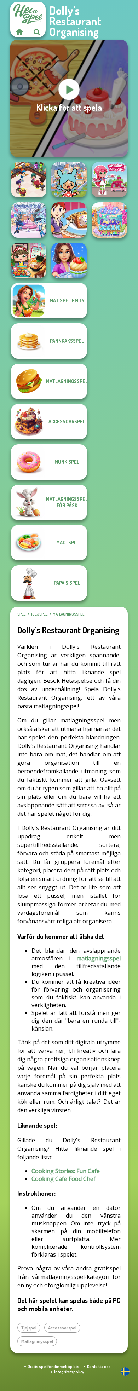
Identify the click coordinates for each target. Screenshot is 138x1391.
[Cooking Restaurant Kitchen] (28, 179)
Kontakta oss (99, 1366)
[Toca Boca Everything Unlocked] (69, 179)
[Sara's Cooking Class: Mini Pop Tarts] (69, 220)
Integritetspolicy (69, 1371)
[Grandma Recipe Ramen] (28, 260)
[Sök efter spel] (37, 32)
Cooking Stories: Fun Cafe (65, 1171)
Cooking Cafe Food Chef (63, 1179)
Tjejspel (39, 614)
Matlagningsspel (68, 614)
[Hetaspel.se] (19, 32)
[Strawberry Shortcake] (109, 179)
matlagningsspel (98, 958)
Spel (21, 614)
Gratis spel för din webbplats (53, 1366)
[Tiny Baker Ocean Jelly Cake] (109, 220)
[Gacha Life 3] (28, 220)
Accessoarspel (62, 1328)
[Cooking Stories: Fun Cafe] (69, 260)
